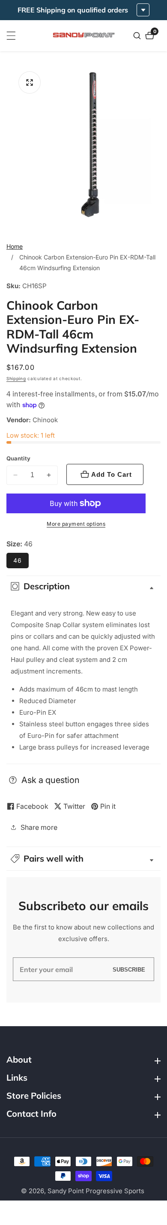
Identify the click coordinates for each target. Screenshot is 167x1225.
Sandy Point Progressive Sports (96, 1191)
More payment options (76, 524)
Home (14, 246)
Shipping (16, 378)
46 (17, 560)
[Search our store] (138, 36)
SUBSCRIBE (129, 969)
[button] (83, 858)
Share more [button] (39, 827)
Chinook (45, 420)
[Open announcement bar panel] (143, 9)
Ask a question (50, 780)
